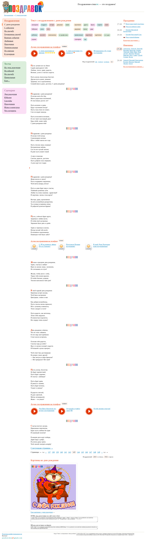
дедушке (77, 29)
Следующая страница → (42, 448)
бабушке (34, 29)
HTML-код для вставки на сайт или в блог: (45, 516)
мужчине (78, 25)
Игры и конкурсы (12, 107)
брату (93, 25)
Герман (138, 50)
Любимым (8, 41)
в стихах (106, 62)
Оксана (125, 63)
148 (94, 452)
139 (57, 452)
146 (86, 452)
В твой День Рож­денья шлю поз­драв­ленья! (101, 245)
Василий (126, 50)
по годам (107, 35)
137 (49, 452)
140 (61, 452)
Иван (135, 52)
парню (100, 25)
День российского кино (133, 26)
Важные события (11, 38)
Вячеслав (132, 50)
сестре (52, 25)
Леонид (125, 53)
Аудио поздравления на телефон (45, 47)
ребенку (34, 35)
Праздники (9, 44)
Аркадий (139, 48)
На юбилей (9, 71)
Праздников (9, 104)
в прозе (100, 62)
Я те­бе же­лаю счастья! (102, 409)
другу (86, 25)
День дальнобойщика (132, 37)
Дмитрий (126, 52)
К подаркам (9, 54)
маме (67, 25)
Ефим (131, 52)
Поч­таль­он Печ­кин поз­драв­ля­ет (73, 245)
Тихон (131, 63)
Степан (125, 57)
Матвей (131, 53)
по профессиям (63, 35)
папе (106, 25)
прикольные (79, 35)
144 (78, 452)
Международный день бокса (135, 24)
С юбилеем (9, 28)
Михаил (137, 53)
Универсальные (11, 47)
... (46, 452)
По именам (9, 51)
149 (98, 452)
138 (53, 452)
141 (65, 452)
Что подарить (10, 111)
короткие (89, 35)
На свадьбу (9, 31)
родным (34, 39)
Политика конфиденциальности (12, 534)
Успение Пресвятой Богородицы (130, 30)
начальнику (52, 35)
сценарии (78, 39)
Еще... (7, 81)
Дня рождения (10, 94)
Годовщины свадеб (12, 34)
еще (85, 39)
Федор (131, 57)
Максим (131, 62)
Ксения (125, 62)
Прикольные (9, 77)
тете (48, 29)
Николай (126, 55)
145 (82, 452)
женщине (35, 25)
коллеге (42, 35)
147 (90, 452)
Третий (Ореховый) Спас (134, 34)
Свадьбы (8, 101)
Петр (131, 55)
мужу (85, 29)
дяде (91, 29)
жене (42, 29)
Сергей (140, 55)
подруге (44, 25)
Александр (126, 48)
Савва (135, 55)
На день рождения (12, 67)
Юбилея (7, 97)
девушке (60, 25)
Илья (139, 52)
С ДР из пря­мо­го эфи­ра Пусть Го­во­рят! (47, 245)
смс (96, 62)
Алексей (133, 48)
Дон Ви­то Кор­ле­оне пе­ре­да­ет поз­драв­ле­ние (47, 409)
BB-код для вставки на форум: (41, 525)
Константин (139, 60)
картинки (98, 35)
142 (69, 452)
